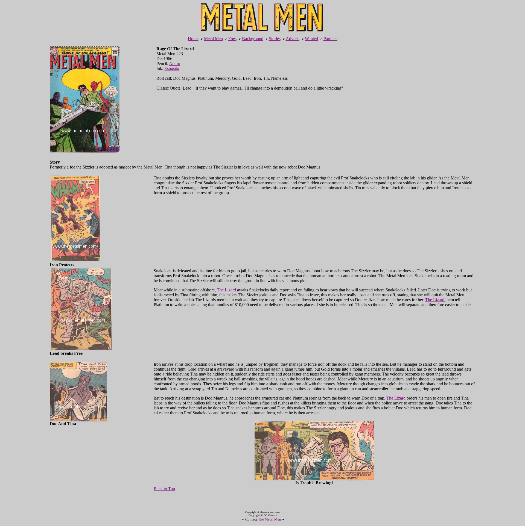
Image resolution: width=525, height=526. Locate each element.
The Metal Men (269, 519)
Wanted (311, 38)
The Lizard (226, 290)
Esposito (171, 68)
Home (193, 38)
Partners (330, 38)
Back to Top (164, 488)
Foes (232, 38)
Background (252, 38)
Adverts (292, 38)
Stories (275, 38)
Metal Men (213, 38)
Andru (174, 63)
